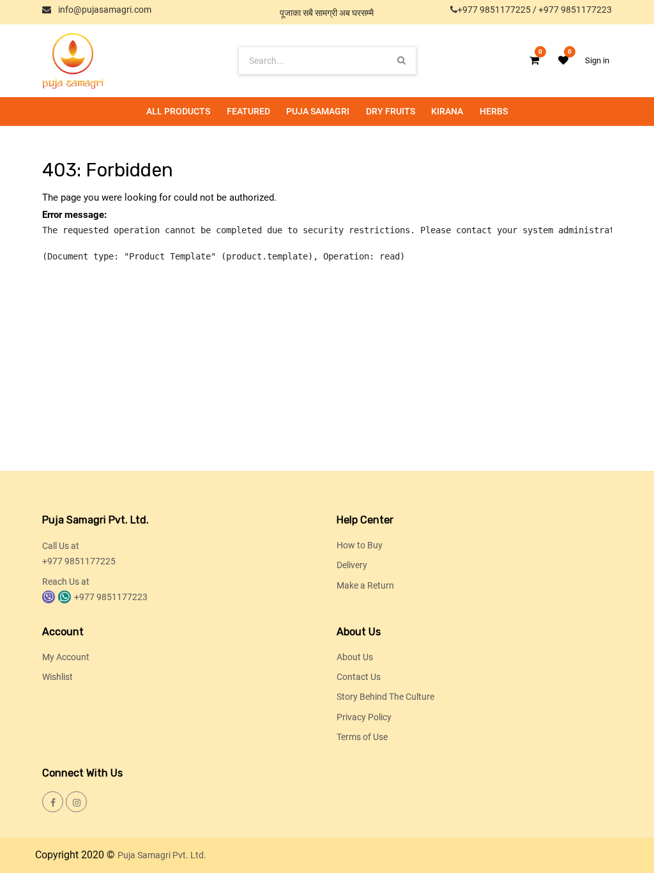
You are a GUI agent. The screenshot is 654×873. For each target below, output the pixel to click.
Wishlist (57, 677)
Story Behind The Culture (385, 696)
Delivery (352, 565)
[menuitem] (178, 111)
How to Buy (360, 545)
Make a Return (365, 585)
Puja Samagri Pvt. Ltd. (162, 855)
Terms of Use (362, 737)
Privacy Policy (364, 717)
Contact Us (359, 677)
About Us (355, 657)
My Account (65, 657)
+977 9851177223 (575, 9)
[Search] (401, 60)
